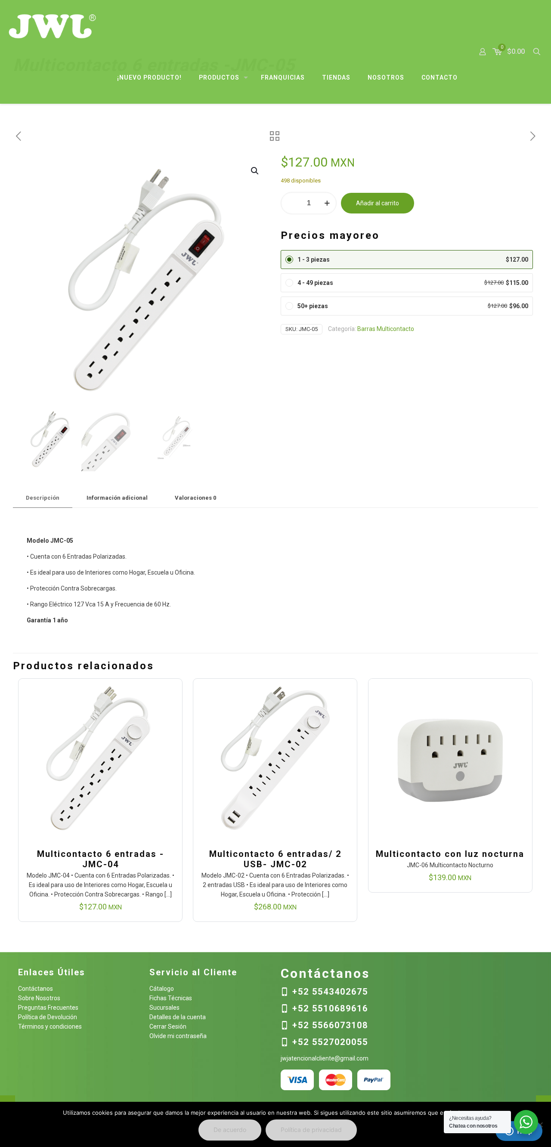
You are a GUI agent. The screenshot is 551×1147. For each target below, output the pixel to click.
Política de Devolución (47, 1017)
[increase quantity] (326, 203)
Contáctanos (35, 988)
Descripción (42, 498)
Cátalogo (161, 988)
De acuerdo (230, 1129)
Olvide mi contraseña (178, 1036)
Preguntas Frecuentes (48, 1007)
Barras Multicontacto (385, 328)
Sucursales (164, 1007)
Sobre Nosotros (39, 998)
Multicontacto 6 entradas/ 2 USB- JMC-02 (275, 859)
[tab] (42, 498)
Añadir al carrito (377, 203)
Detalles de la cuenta (177, 1017)
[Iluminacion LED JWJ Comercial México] (52, 26)
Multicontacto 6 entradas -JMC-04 (100, 859)
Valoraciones (195, 498)
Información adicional (117, 498)
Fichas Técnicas (170, 998)
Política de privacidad (311, 1129)
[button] (255, 170)
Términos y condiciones (50, 1026)
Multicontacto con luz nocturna (450, 854)
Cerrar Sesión (167, 1026)
